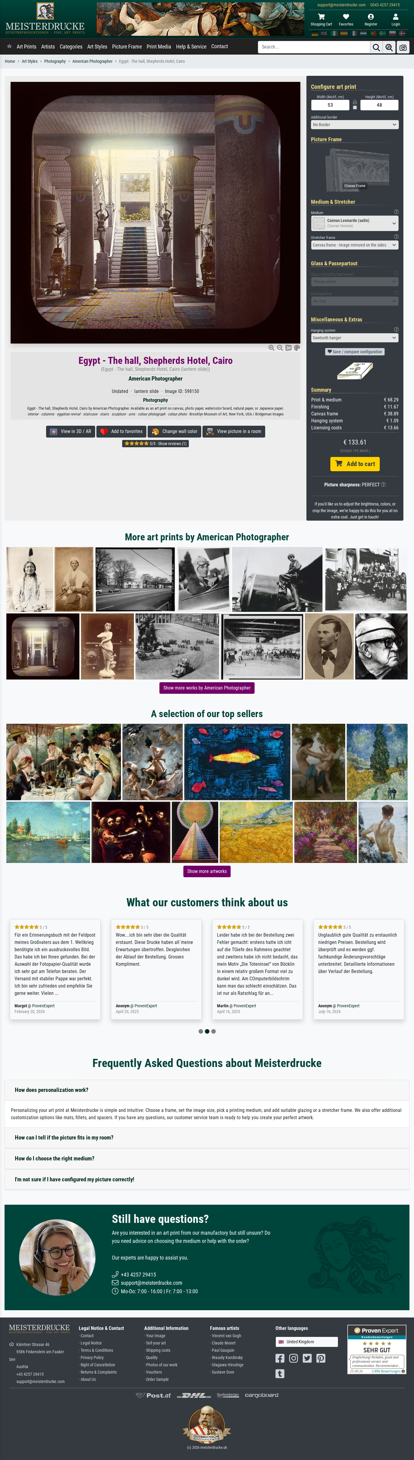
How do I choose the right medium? (55, 1158)
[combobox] (355, 124)
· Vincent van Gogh (225, 1335)
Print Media (159, 47)
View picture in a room (237, 431)
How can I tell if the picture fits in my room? (64, 1137)
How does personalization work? (51, 1089)
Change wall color (178, 431)
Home (10, 61)
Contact (219, 46)
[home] (9, 46)
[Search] (376, 47)
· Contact (86, 1335)
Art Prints (26, 47)
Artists (48, 47)
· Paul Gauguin (222, 1350)
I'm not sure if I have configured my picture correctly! (74, 1179)
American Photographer (92, 61)
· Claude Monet (222, 1343)
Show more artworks (207, 871)
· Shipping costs (157, 1350)
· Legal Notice (90, 1343)
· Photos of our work (160, 1365)
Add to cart (358, 464)
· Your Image (154, 1335)
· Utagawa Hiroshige (227, 1365)
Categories (71, 47)
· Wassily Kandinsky (226, 1357)
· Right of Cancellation (97, 1365)
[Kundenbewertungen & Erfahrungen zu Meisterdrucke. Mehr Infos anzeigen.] (376, 1349)
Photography (55, 61)
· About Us (87, 1379)
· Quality (151, 1357)
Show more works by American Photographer (207, 688)
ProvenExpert (44, 1006)
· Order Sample (156, 1379)
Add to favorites (125, 431)
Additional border (324, 117)
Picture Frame (127, 47)
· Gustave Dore (222, 1372)
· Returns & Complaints (98, 1372)
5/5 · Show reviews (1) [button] (167, 443)
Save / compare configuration (357, 351)
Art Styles (97, 47)
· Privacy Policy (91, 1357)
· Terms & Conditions (96, 1350)
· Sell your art (155, 1343)
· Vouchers (153, 1372)
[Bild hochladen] (403, 47)
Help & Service (191, 47)
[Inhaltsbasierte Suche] (389, 47)
